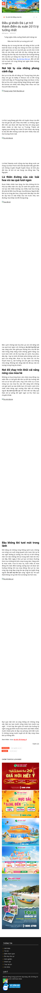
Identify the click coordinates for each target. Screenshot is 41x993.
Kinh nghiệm (8, 959)
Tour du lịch (8, 964)
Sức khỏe (7, 967)
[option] (22, 17)
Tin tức (6, 951)
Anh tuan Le (5, 33)
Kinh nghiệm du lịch (16, 748)
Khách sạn (7, 962)
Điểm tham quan (9, 954)
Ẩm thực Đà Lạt (9, 956)
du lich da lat (13, 751)
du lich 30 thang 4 (20, 740)
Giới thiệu (7, 948)
